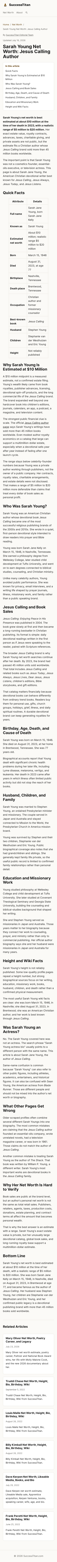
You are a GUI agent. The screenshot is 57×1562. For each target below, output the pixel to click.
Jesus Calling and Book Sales (20, 88)
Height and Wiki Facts (16, 106)
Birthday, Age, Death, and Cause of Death (27, 93)
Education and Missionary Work (21, 102)
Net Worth (8, 12)
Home (6, 24)
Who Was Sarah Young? (17, 83)
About (19, 12)
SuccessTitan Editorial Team (19, 35)
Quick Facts (11, 71)
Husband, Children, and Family (21, 97)
